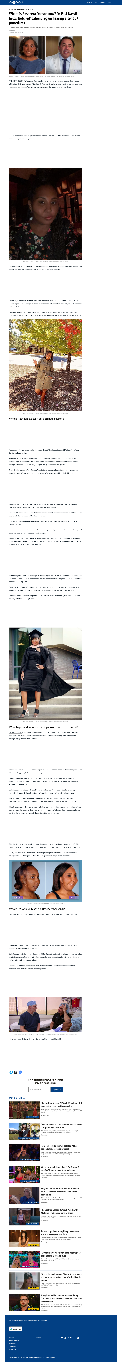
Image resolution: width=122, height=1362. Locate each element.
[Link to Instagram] (65, 1338)
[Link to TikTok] (74, 1338)
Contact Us (38, 1337)
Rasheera (12, 450)
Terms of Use (12, 1349)
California (73, 914)
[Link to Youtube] (71, 1338)
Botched (36, 84)
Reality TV (89, 2)
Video (109, 2)
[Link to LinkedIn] (78, 1338)
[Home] (16, 2)
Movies (102, 2)
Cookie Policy (12, 1346)
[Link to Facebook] (62, 1338)
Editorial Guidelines (14, 1340)
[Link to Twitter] (68, 1338)
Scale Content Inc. (42, 1320)
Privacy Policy (12, 1343)
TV (96, 2)
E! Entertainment (35, 1039)
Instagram (69, 312)
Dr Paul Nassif (45, 84)
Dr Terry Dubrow (15, 732)
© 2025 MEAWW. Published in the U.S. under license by (23, 1320)
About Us (11, 1337)
